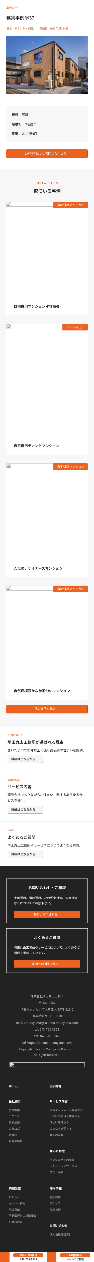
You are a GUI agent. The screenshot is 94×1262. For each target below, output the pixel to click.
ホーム (13, 1086)
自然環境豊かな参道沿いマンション (42, 690)
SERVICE (14, 779)
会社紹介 (15, 1101)
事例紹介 (12, 8)
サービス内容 (20, 786)
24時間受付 (75, 1255)
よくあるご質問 (22, 837)
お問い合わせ (59, 1225)
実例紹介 (56, 1086)
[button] (47, 153)
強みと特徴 (57, 1151)
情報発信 (15, 1188)
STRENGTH (16, 735)
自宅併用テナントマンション (36, 445)
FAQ (11, 830)
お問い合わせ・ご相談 (47, 887)
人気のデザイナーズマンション (38, 568)
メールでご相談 (75, 1259)
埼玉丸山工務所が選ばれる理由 (36, 742)
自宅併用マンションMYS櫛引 (36, 306)
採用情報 (56, 1188)
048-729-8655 (28, 1259)
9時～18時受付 (28, 1255)
